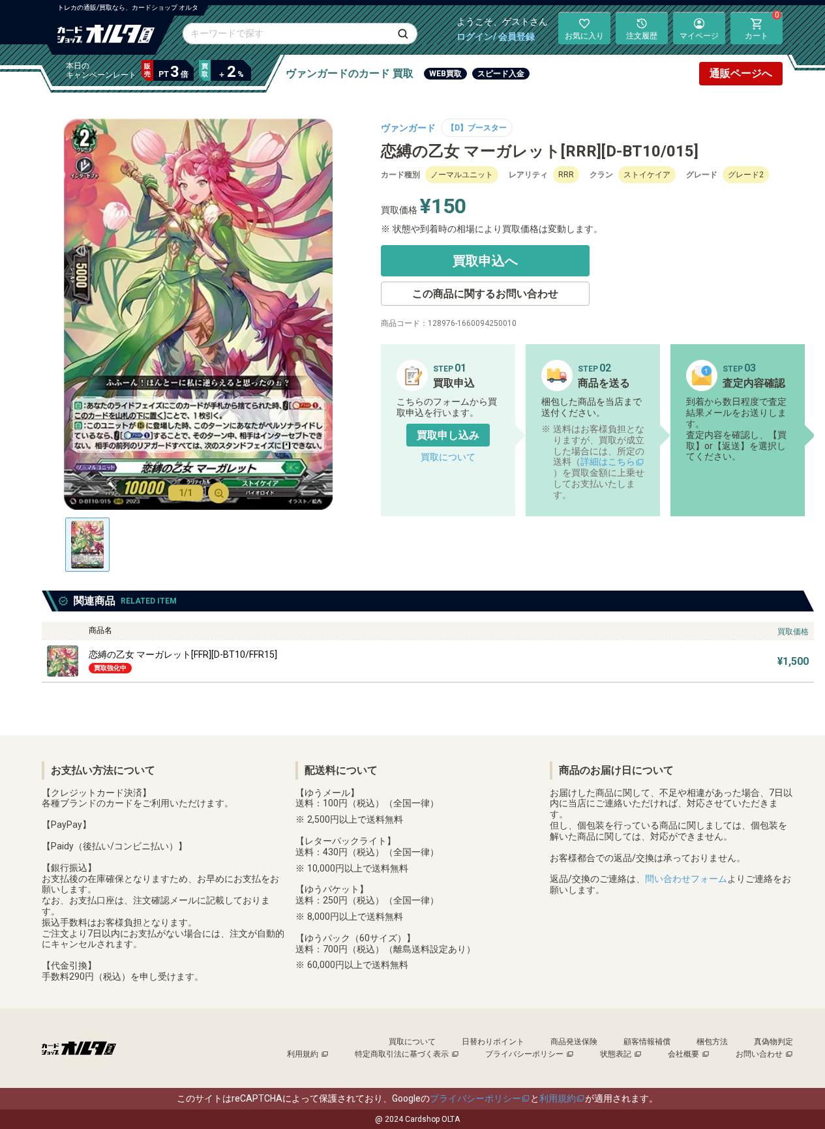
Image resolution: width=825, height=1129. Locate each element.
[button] (448, 435)
